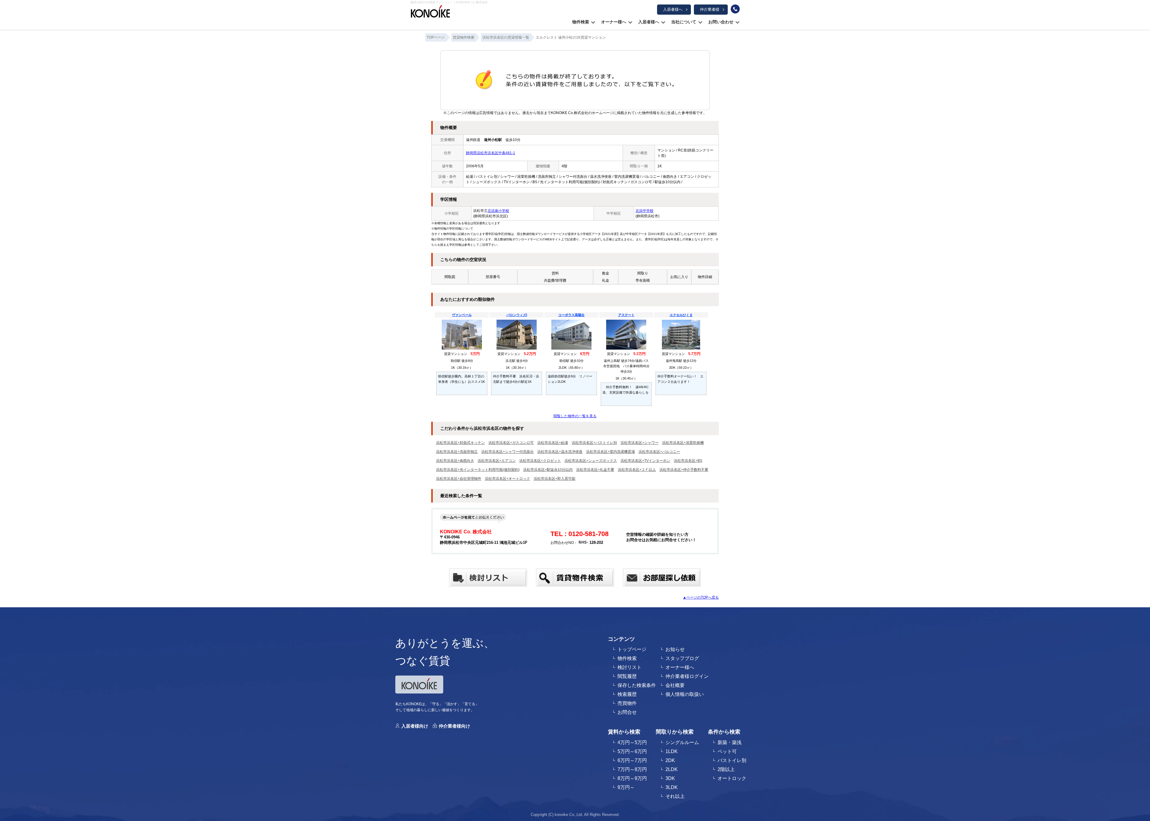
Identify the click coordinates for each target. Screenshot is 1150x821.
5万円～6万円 (632, 751)
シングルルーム (682, 742)
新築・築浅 (730, 742)
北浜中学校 (644, 211)
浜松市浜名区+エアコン (497, 461)
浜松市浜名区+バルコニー (659, 452)
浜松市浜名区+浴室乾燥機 (683, 443)
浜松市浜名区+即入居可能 (554, 478)
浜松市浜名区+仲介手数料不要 (683, 470)
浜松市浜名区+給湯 (552, 443)
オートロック (732, 778)
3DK (670, 778)
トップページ (632, 649)
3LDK (671, 787)
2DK (670, 760)
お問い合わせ (720, 21)
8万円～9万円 (632, 778)
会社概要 (675, 685)
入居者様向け (414, 726)
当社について (683, 21)
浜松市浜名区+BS (688, 461)
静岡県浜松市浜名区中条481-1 (490, 153)
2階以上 (726, 769)
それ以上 (675, 796)
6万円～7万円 (632, 760)
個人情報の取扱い (684, 694)
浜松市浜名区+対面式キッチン (460, 443)
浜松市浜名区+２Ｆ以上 (637, 470)
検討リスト (629, 667)
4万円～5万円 (632, 742)
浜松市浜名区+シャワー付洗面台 (507, 452)
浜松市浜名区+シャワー (640, 443)
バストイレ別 (732, 760)
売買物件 (627, 703)
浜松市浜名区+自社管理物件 (458, 478)
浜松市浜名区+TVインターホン (645, 461)
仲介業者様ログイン (687, 676)
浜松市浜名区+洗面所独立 (457, 452)
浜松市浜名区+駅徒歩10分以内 (548, 470)
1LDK (671, 751)
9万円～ (626, 787)
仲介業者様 (709, 9)
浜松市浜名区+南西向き (455, 461)
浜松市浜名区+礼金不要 (595, 470)
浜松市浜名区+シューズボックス (591, 461)
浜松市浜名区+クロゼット (540, 461)
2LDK (671, 769)
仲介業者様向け (454, 726)
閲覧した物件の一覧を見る (575, 416)
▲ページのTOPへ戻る (701, 597)
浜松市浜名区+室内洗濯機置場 (610, 452)
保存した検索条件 (637, 685)
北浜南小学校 (498, 211)
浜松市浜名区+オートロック (507, 478)
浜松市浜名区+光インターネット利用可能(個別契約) (478, 470)
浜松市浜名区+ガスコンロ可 (511, 443)
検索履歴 (627, 694)
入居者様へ (673, 9)
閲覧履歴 (627, 676)
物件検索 (580, 21)
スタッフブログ (682, 658)
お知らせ (675, 649)
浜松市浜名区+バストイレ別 (594, 443)
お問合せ (627, 712)
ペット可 (727, 751)
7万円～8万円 (632, 769)
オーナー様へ (613, 21)
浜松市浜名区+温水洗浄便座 (559, 452)
